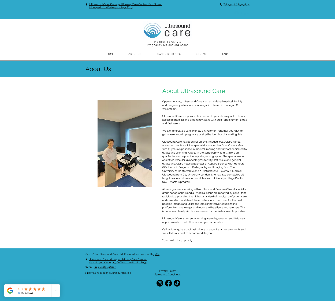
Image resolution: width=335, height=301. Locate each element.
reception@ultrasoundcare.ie (114, 272)
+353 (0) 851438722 (105, 267)
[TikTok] (177, 283)
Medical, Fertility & (167, 41)
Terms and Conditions (168, 274)
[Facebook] (168, 283)
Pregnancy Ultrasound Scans (167, 44)
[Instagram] (160, 283)
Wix (157, 254)
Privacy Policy (167, 270)
